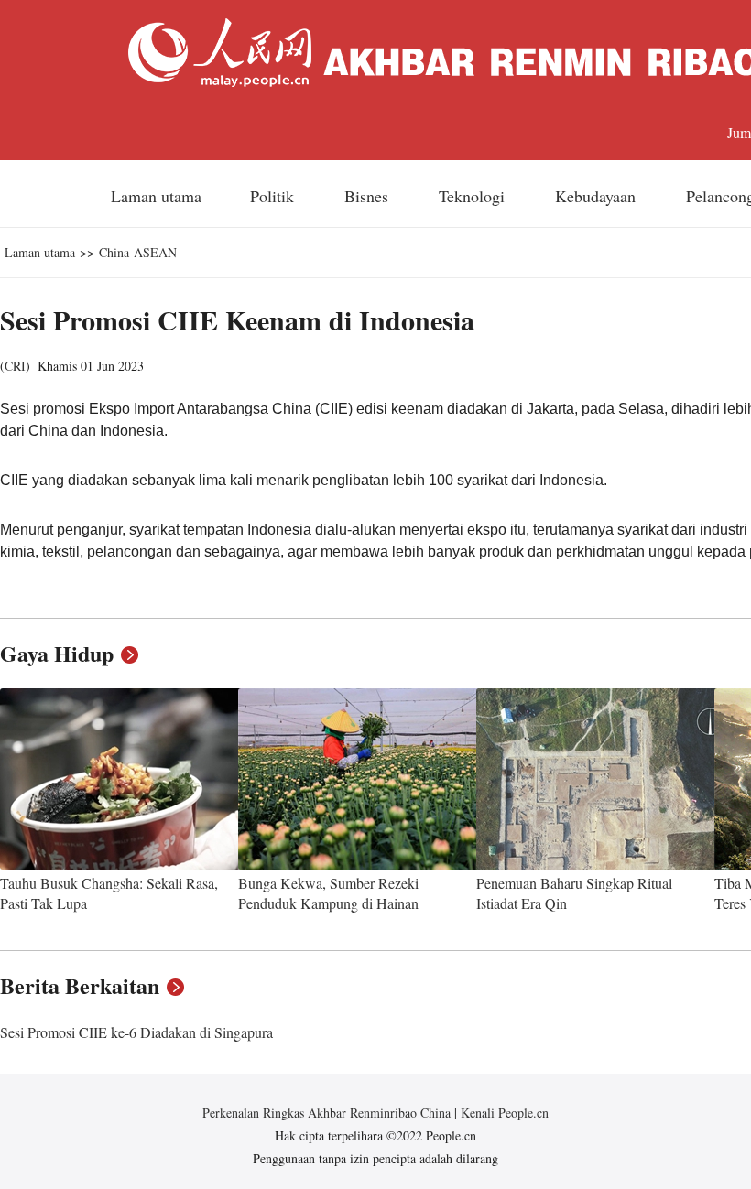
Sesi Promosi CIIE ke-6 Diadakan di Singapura (136, 1032)
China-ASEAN (138, 252)
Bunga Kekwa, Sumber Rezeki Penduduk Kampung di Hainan (328, 893)
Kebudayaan (597, 196)
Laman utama (156, 196)
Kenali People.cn (503, 1112)
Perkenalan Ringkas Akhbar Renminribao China (328, 1112)
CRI (15, 365)
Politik (274, 196)
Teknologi (474, 196)
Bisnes (368, 196)
